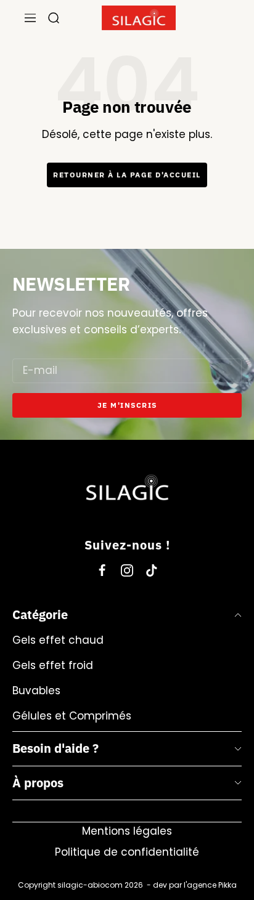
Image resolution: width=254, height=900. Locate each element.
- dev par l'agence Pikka (190, 885)
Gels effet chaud (58, 640)
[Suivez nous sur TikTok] (151, 570)
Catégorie (40, 614)
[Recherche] (53, 17)
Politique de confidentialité (127, 852)
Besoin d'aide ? (55, 748)
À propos (37, 782)
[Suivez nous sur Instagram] (127, 570)
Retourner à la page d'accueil (127, 174)
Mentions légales (127, 831)
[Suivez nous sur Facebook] (102, 570)
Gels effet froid (52, 665)
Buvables (36, 690)
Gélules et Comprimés (71, 715)
